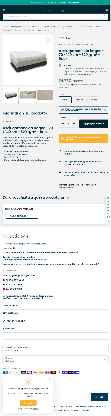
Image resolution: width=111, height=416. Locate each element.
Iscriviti (95, 406)
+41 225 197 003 (14, 298)
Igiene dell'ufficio (33, 26)
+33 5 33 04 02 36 (15, 289)
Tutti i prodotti (95, 26)
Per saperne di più (83, 74)
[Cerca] (100, 17)
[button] (4, 10)
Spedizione (74, 84)
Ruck (82, 26)
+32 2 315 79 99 (14, 293)
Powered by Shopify (38, 253)
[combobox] (53, 17)
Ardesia (79, 100)
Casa (5, 26)
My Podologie (19, 253)
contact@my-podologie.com (19, 284)
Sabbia (65, 100)
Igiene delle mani (51, 26)
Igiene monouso (69, 26)
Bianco (93, 100)
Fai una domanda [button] (17, 225)
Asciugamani (16, 26)
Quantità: (60, 118)
